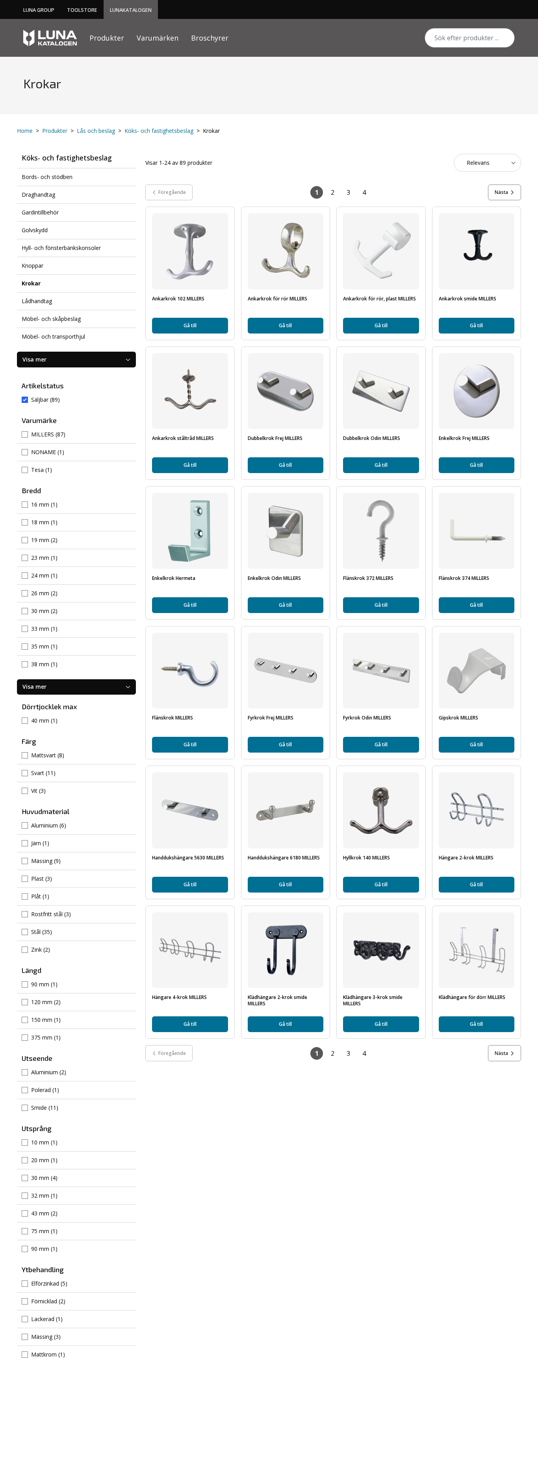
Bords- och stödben (47, 177)
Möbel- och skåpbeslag (51, 318)
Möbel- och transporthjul (53, 336)
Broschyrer (209, 38)
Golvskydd (35, 230)
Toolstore (82, 9)
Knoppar (32, 265)
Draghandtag (38, 194)
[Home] (50, 38)
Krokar (31, 283)
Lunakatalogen (131, 9)
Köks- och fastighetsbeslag (158, 130)
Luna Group (38, 9)
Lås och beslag (96, 130)
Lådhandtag (37, 301)
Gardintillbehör (40, 212)
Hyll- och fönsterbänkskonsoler (61, 248)
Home (25, 130)
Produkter (106, 38)
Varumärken (157, 38)
